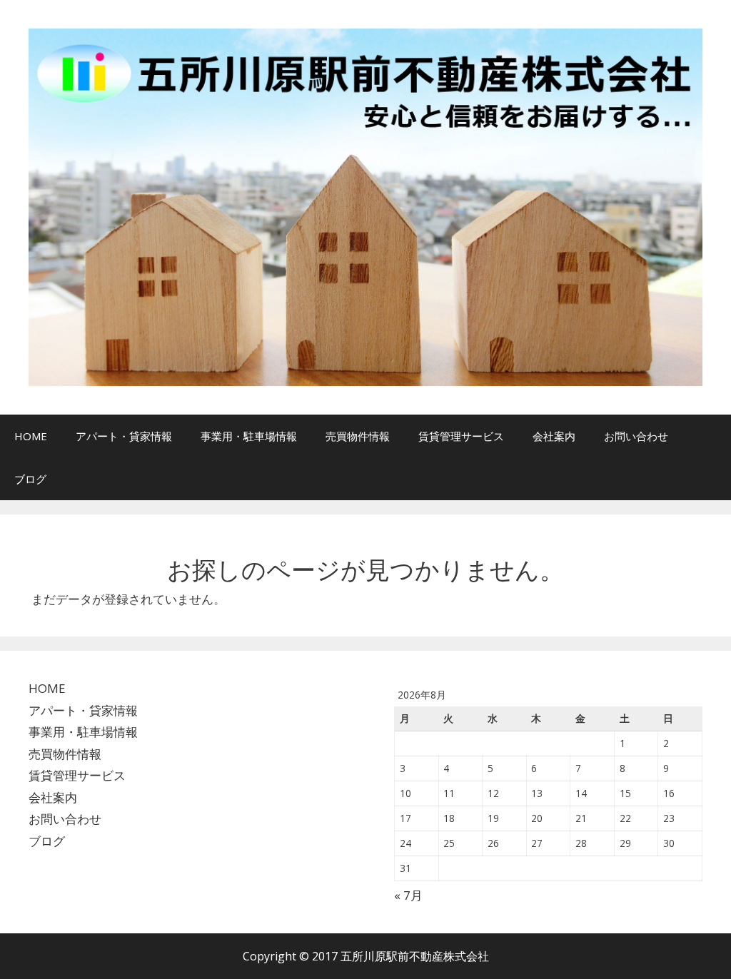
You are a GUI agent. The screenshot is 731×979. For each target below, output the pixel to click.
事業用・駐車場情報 (249, 436)
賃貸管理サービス (461, 436)
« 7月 (408, 895)
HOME (30, 436)
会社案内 (554, 436)
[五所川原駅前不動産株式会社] (365, 206)
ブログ (30, 479)
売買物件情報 (358, 436)
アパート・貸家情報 (124, 436)
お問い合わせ (636, 436)
